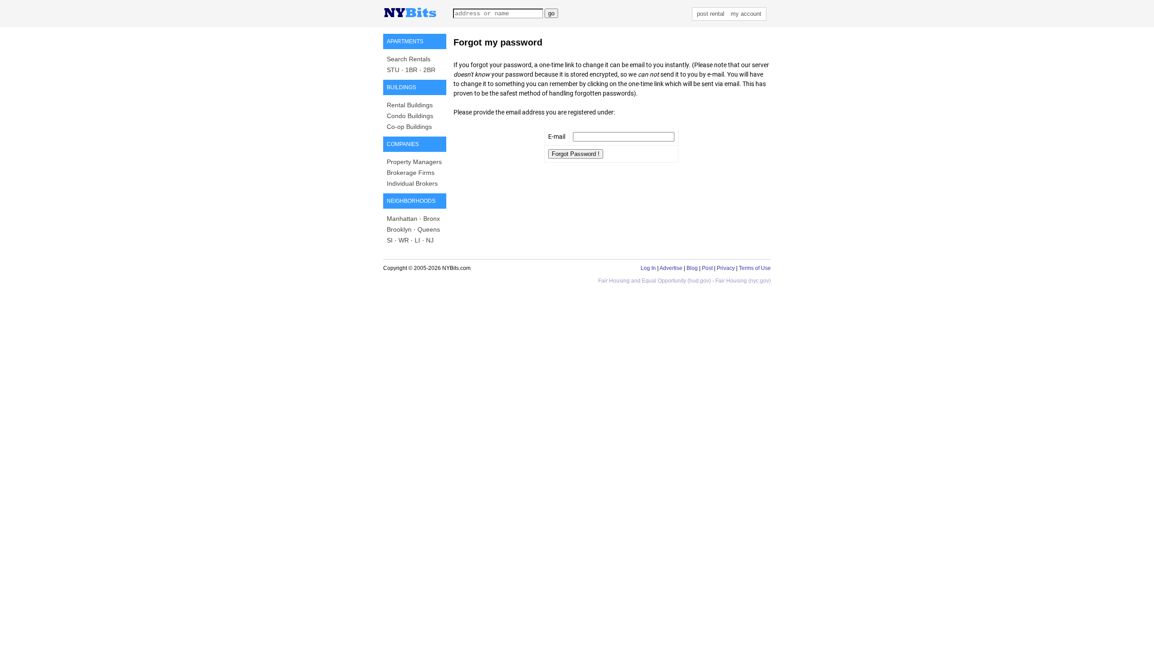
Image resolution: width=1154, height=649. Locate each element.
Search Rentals (408, 59)
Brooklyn (399, 229)
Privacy (726, 268)
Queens (428, 229)
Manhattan (402, 218)
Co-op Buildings (409, 126)
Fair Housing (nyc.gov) (743, 281)
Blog (692, 268)
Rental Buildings (410, 105)
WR (403, 240)
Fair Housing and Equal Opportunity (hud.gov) (654, 281)
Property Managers (414, 161)
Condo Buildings (410, 115)
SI (390, 240)
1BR (411, 69)
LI (417, 240)
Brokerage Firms (411, 172)
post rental (710, 13)
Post (707, 268)
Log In (648, 268)
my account (746, 13)
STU (393, 69)
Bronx (431, 218)
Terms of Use (755, 268)
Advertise (670, 268)
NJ (430, 240)
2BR (429, 69)
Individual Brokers (412, 183)
